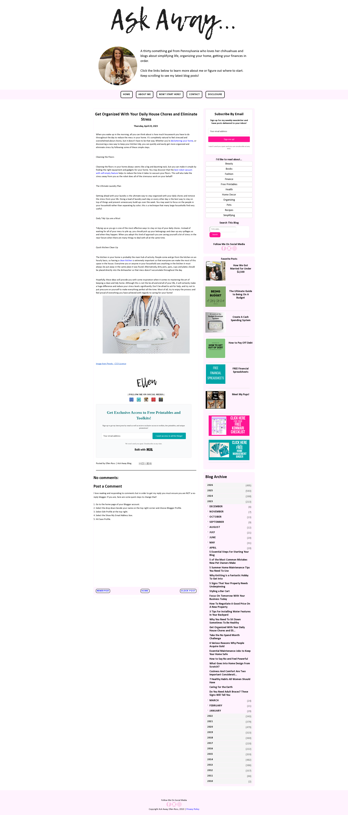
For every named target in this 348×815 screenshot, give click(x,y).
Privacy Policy (192, 809)
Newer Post (103, 591)
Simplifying (229, 215)
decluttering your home (182, 141)
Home (126, 94)
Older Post (188, 591)
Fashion (229, 174)
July (212, 532)
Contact (194, 94)
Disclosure (215, 94)
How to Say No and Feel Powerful (228, 659)
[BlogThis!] (142, 463)
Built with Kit (144, 449)
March (214, 700)
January (215, 710)
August (214, 527)
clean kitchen (126, 260)
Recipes (229, 210)
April (212, 548)
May (212, 542)
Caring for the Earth (221, 687)
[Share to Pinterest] (150, 463)
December (216, 506)
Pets (229, 205)
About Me (144, 94)
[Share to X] (145, 463)
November (216, 511)
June (212, 537)
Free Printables (229, 184)
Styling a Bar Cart (219, 591)
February (215, 705)
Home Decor (229, 194)
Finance (229, 179)
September (216, 522)
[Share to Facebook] (148, 463)
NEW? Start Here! (170, 94)
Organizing (229, 200)
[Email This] (140, 463)
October (215, 517)
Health (229, 189)
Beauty (229, 163)
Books (229, 169)
